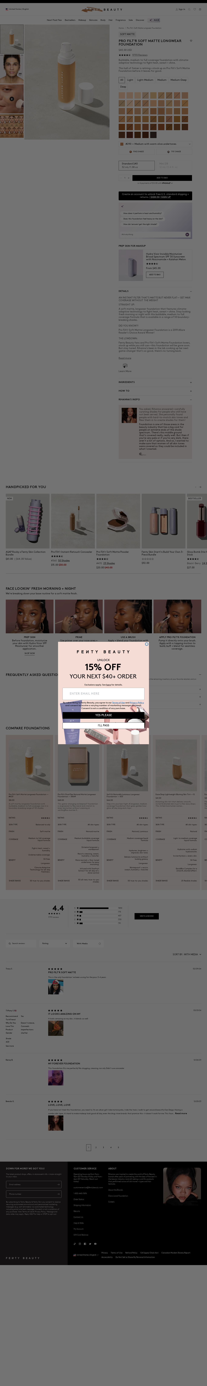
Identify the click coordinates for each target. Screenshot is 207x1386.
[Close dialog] (146, 644)
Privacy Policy (137, 703)
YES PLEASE (103, 715)
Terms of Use (118, 703)
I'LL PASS (103, 725)
